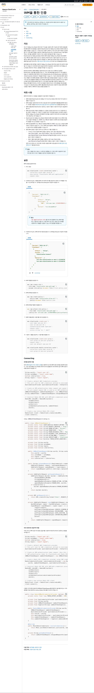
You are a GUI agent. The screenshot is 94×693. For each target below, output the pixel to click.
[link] (43, 9)
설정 (27, 35)
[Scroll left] (20, 5)
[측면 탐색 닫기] (20, 9)
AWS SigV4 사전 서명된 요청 (34, 365)
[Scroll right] (51, 5)
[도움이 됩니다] (30, 273)
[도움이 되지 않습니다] (33, 273)
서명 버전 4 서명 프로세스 (43, 61)
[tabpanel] (47, 208)
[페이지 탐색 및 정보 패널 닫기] (91, 22)
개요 (27, 31)
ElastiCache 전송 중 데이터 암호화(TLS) (45, 104)
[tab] (29, 186)
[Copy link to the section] (23, 43)
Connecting (29, 37)
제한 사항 (28, 33)
